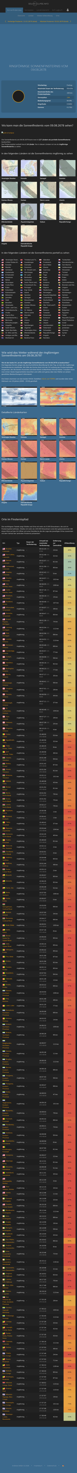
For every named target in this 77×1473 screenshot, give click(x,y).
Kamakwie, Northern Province (8, 1012)
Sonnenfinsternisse (14, 10)
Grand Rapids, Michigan (7, 621)
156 (68, 97)
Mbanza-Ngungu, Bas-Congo (8, 1396)
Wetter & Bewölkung (45, 16)
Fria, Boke (9, 957)
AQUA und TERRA (48, 379)
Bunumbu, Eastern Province (8, 1113)
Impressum (38, 1466)
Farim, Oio (9, 888)
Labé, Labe (10, 1005)
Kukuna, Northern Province (7, 992)
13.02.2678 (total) (22, 21)
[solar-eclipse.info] (38, 4)
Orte (57, 16)
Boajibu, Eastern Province (7, 1061)
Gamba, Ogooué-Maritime (7, 1309)
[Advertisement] (38, 41)
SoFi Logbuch (57, 10)
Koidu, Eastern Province (6, 1094)
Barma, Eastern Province (7, 1069)
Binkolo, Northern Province (7, 1034)
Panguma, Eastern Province (8, 1086)
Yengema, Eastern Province (8, 1078)
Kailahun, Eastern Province (8, 1135)
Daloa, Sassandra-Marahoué (7, 1261)
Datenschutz (51, 1466)
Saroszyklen (29, 10)
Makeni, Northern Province (7, 1026)
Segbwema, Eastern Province (7, 1105)
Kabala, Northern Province (7, 1053)
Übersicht (21, 16)
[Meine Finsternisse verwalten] (67, 10)
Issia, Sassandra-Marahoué (7, 1253)
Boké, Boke (10, 925)
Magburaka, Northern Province (7, 1045)
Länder (31, 16)
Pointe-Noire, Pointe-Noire (8, 1335)
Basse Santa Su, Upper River (7, 938)
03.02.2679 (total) (55, 21)
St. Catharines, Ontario (7, 710)
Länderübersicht (43, 10)
